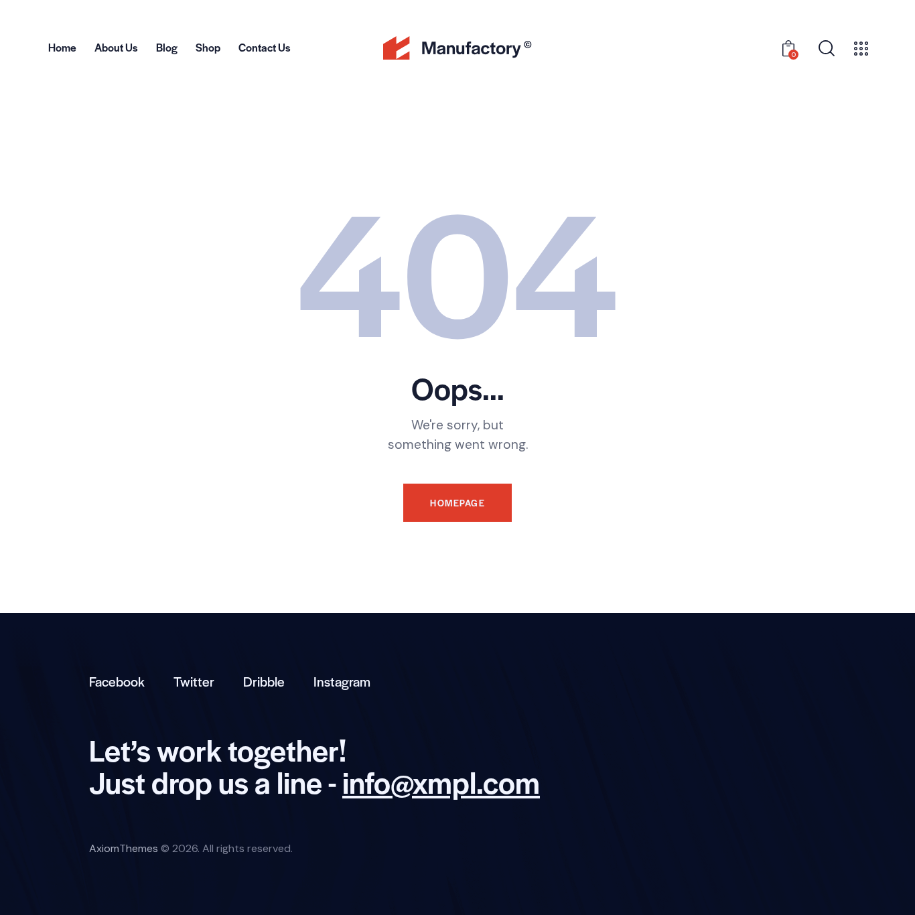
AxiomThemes (123, 848)
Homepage (457, 502)
